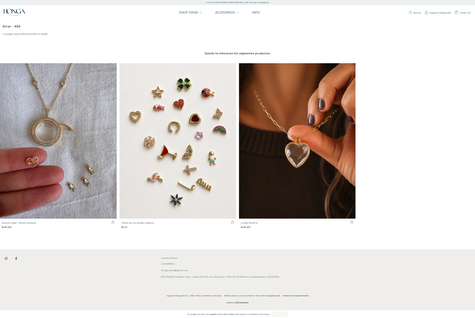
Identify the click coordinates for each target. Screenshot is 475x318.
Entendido (280, 314)
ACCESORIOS (225, 12)
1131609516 (167, 263)
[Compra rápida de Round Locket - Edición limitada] (113, 222)
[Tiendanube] (237, 303)
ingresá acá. (274, 295)
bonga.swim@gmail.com (174, 270)
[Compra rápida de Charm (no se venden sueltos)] (232, 222)
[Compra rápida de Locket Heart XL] (352, 222)
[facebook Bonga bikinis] (16, 258)
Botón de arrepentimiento (296, 295)
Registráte (445, 12)
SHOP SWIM (189, 12)
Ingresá (434, 12)
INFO (256, 12)
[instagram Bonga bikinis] (6, 258)
